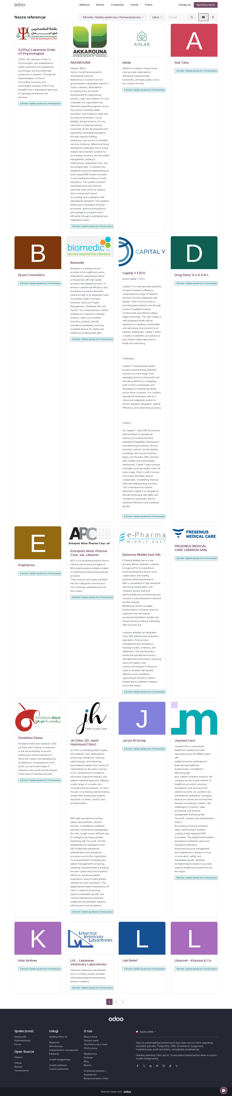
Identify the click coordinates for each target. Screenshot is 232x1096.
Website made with (112, 1091)
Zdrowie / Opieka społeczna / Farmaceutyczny (112, 17)
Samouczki (20, 1036)
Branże (100, 4)
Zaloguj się (184, 4)
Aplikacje (84, 4)
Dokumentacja (22, 1040)
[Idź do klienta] (38, 34)
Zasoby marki (91, 1040)
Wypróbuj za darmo (205, 5)
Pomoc (149, 4)
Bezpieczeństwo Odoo (96, 1078)
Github (18, 1063)
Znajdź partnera (58, 1065)
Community (117, 4)
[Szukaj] (192, 17)
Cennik (134, 4)
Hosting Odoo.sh (58, 1036)
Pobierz (18, 1057)
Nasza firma (90, 1036)
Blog (86, 1061)
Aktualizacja (56, 1046)
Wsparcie (54, 1042)
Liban (155, 17)
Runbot (18, 1066)
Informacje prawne (94, 1070)
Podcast (88, 1057)
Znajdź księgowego (60, 1059)
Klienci (87, 1065)
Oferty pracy (91, 1048)
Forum (17, 1044)
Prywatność (90, 1074)
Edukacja (54, 1053)
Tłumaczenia (21, 1070)
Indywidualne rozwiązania (63, 1050)
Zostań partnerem (59, 1069)
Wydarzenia (90, 1053)
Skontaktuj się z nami (95, 1044)
